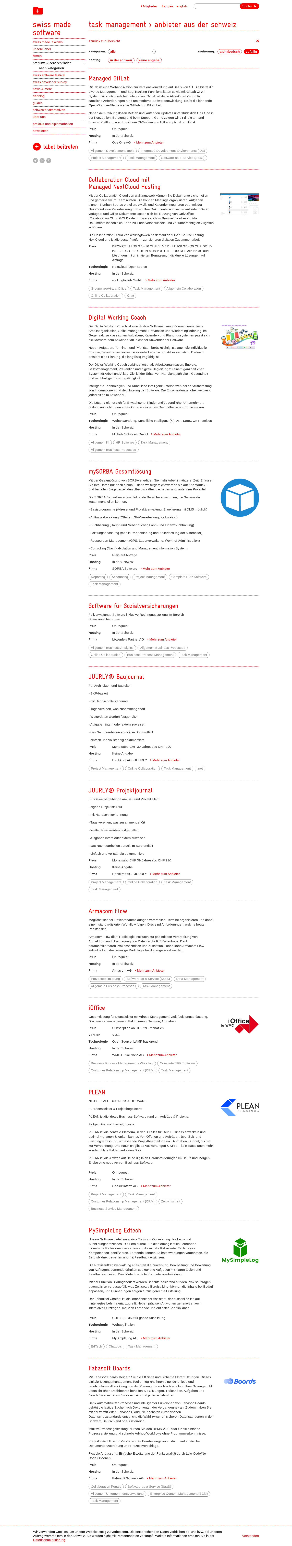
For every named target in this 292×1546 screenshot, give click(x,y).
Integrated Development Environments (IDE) (173, 150)
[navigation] (73, 18)
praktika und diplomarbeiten (53, 124)
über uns (39, 117)
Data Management (189, 979)
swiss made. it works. (48, 42)
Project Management (106, 158)
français (167, 6)
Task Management (141, 158)
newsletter (40, 131)
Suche (247, 6)
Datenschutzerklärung (49, 1540)
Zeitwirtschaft (170, 1201)
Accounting (120, 577)
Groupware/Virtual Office (108, 288)
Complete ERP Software (189, 577)
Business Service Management (113, 1208)
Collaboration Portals (106, 1486)
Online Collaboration (105, 295)
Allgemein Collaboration (183, 288)
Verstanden (250, 1536)
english (182, 6)
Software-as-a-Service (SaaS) (182, 158)
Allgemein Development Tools (112, 150)
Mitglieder (150, 6)
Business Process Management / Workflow (122, 1063)
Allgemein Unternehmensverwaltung (117, 1493)
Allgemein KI (100, 442)
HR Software (125, 442)
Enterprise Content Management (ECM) (179, 1493)
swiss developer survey (50, 82)
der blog (39, 96)
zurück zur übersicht (105, 41)
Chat (130, 295)
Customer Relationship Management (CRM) (122, 1070)
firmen (37, 56)
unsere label (42, 49)
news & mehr (42, 89)
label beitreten (60, 147)
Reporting (98, 577)
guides (38, 103)
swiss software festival (49, 75)
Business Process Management (150, 655)
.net (200, 768)
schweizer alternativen (49, 110)
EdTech (96, 1346)
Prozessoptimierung (105, 979)
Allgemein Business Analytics (112, 647)
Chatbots (115, 1346)
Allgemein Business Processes (113, 449)
